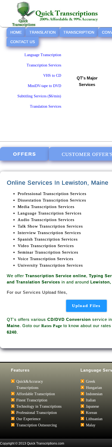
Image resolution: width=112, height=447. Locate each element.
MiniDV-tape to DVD (44, 86)
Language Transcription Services (50, 213)
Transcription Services (44, 65)
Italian (91, 400)
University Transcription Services (50, 265)
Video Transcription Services (46, 246)
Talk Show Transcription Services (50, 226)
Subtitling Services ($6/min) (39, 96)
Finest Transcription (31, 400)
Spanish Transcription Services (48, 239)
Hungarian (94, 388)
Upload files (86, 306)
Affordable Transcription (35, 394)
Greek (90, 381)
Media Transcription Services (46, 207)
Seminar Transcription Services (48, 252)
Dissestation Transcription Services (52, 200)
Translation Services (45, 106)
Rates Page (51, 326)
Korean (91, 413)
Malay (90, 425)
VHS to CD (52, 76)
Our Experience (28, 419)
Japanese (92, 406)
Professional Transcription (36, 413)
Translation (42, 32)
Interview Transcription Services (49, 233)
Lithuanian (94, 419)
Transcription (78, 32)
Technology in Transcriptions (38, 406)
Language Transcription (42, 55)
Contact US (22, 42)
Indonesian (94, 394)
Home (16, 32)
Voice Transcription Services (45, 259)
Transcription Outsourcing (36, 425)
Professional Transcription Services (52, 193)
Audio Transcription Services (46, 220)
